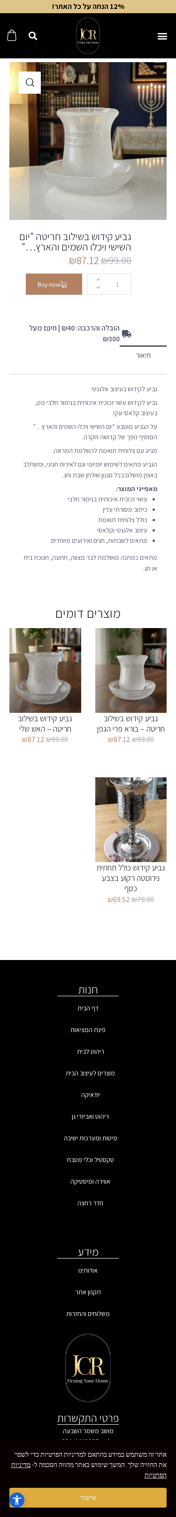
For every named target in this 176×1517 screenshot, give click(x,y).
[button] (162, 36)
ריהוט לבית (90, 1051)
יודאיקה (90, 1094)
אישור (88, 1497)
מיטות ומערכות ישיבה (90, 1138)
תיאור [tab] (143, 355)
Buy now (49, 284)
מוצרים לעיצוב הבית (90, 1073)
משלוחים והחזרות (88, 1313)
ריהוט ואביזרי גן (90, 1116)
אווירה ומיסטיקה (90, 1181)
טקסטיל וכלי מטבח (90, 1159)
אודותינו (88, 1270)
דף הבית (88, 1008)
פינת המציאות (88, 1029)
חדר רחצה (90, 1203)
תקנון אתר (88, 1292)
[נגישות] (16, 1500)
